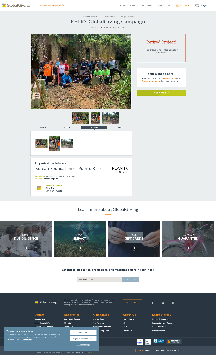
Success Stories (158, 330)
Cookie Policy (26, 339)
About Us (129, 315)
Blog (170, 5)
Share (119, 127)
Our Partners (98, 323)
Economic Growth (90, 16)
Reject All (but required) (83, 338)
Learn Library (161, 315)
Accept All (83, 332)
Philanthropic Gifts (42, 323)
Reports (68, 127)
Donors (39, 315)
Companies (147, 5)
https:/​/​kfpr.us (51, 178)
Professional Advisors (43, 327)
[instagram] (163, 302)
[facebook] (152, 302)
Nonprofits (133, 5)
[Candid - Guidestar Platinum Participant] (149, 342)
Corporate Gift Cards (102, 327)
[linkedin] (173, 302)
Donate (50, 5)
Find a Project (161, 93)
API (175, 350)
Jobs (124, 323)
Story (43, 127)
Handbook (68, 327)
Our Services (98, 319)
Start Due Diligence (72, 319)
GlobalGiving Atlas (101, 330)
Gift (184, 5)
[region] (51, 339)
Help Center (132, 302)
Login (204, 5)
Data (180, 350)
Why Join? (68, 323)
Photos (94, 127)
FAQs (125, 327)
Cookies (156, 350)
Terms (162, 350)
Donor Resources (159, 327)
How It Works (128, 319)
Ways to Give (39, 319)
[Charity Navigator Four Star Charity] (141, 342)
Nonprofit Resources (160, 319)
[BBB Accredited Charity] (160, 341)
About (122, 5)
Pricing (169, 350)
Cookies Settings (83, 344)
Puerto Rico (109, 16)
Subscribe (131, 279)
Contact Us (127, 330)
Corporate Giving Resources (163, 323)
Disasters (160, 5)
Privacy (148, 350)
